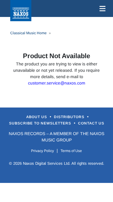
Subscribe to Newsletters (40, 123)
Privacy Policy (42, 151)
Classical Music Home (28, 33)
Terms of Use (71, 151)
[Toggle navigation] (101, 8)
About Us (37, 117)
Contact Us (91, 123)
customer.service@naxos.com (56, 83)
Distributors (70, 117)
